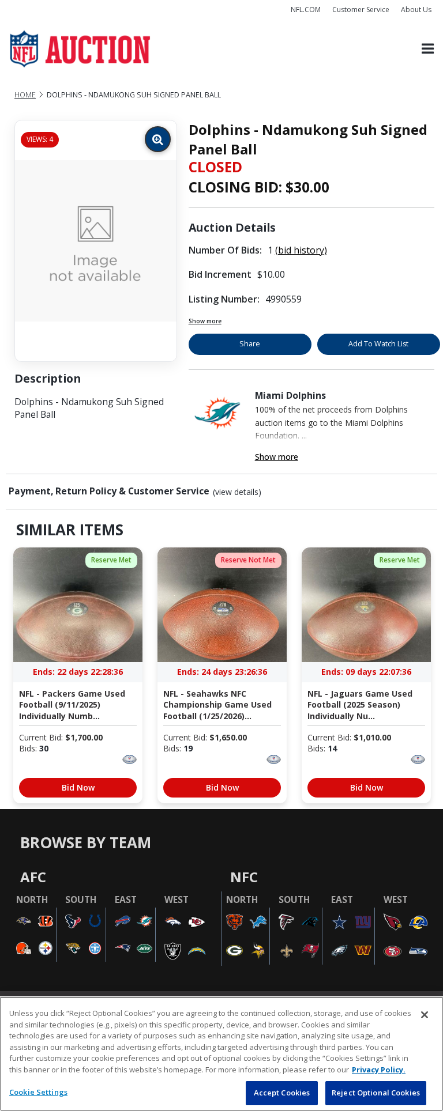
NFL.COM (306, 9)
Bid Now (78, 787)
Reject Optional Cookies (376, 1092)
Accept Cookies (282, 1092)
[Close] (424, 1014)
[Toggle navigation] (427, 49)
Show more (205, 321)
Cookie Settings (38, 1092)
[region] (221, 1053)
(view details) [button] (237, 492)
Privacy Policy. (379, 1069)
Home (25, 95)
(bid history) (301, 250)
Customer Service (360, 9)
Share (249, 344)
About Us (416, 9)
